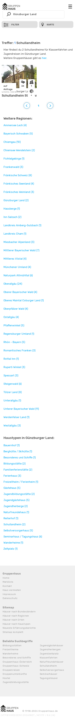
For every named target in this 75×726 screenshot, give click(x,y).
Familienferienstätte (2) (17, 469)
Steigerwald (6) (12, 383)
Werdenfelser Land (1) (16, 417)
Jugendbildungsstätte (16, 682)
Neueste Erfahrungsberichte (19, 628)
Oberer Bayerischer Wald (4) (20, 292)
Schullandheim (48, 665)
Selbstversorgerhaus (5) (18, 530)
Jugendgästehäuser (51, 645)
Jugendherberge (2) (15, 506)
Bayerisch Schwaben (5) (18, 133)
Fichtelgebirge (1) (13, 158)
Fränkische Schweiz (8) (17, 175)
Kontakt (7, 586)
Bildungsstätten (12, 645)
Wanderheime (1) (13, 542)
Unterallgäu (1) (12, 400)
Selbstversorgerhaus (52, 670)
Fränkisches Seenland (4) (18, 183)
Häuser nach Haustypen (17, 624)
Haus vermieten (12, 590)
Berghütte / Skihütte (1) (17, 451)
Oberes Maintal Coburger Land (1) (23, 300)
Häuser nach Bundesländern (19, 611)
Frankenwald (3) (13, 167)
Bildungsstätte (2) (14, 463)
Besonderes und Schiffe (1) (19, 457)
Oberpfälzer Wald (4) (15, 308)
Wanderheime (10, 653)
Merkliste (8, 582)
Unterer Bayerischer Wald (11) (21, 408)
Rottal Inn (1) (11, 358)
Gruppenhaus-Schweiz (16, 665)
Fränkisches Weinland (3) (18, 192)
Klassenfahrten (49, 657)
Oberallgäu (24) (12, 283)
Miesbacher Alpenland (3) (18, 242)
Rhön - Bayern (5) (14, 342)
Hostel (6, 678)
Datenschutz (10, 598)
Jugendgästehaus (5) (16, 500)
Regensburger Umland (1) (18, 333)
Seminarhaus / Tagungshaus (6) (22, 536)
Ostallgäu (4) (11, 317)
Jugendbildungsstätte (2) (19, 494)
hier (44, 58)
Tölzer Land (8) (12, 392)
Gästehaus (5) (11, 488)
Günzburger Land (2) (16, 200)
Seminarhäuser (48, 674)
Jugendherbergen (50, 649)
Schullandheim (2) (14, 524)
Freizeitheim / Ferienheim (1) (20, 481)
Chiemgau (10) (12, 142)
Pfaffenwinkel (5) (13, 325)
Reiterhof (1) (10, 518)
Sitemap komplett (13, 632)
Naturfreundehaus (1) (16, 512)
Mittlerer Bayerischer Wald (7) (21, 250)
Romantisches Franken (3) (19, 350)
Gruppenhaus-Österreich (17, 661)
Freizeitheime (10, 649)
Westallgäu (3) (12, 425)
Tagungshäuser (49, 678)
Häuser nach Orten (13, 619)
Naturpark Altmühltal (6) (18, 275)
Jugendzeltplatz (49, 653)
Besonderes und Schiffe (17, 657)
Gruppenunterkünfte (15, 674)
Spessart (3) (10, 375)
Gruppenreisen (11, 670)
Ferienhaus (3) (12, 475)
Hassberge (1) (11, 208)
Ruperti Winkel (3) (14, 367)
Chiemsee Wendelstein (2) (19, 150)
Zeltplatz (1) (10, 548)
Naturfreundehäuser (52, 661)
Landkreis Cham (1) (14, 233)
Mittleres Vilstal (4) (15, 258)
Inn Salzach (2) (12, 217)
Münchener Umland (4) (17, 267)
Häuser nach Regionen (16, 615)
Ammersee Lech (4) (15, 125)
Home (6, 578)
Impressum (9, 594)
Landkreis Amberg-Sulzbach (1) (22, 225)
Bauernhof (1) (11, 445)
